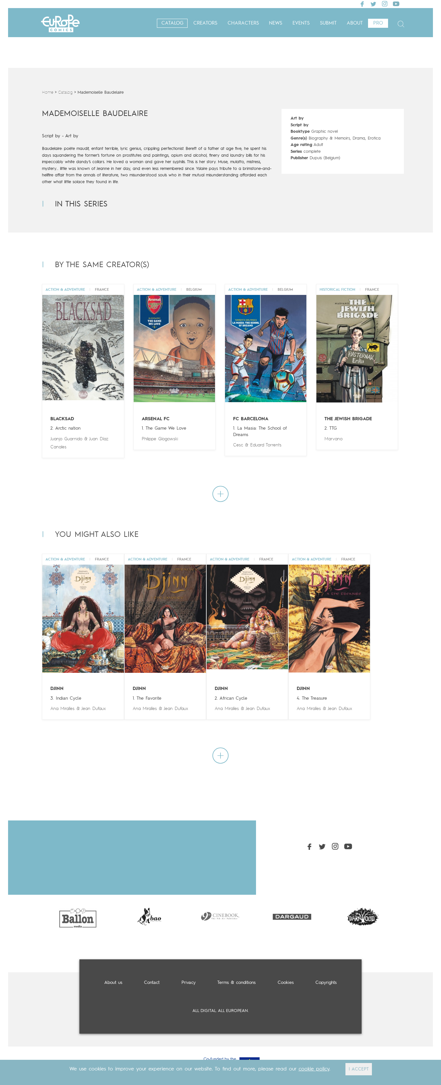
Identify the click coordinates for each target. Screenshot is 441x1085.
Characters (243, 23)
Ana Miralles (62, 708)
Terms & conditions (236, 982)
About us (113, 982)
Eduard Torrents (266, 445)
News (275, 23)
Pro (378, 23)
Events (301, 23)
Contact (151, 982)
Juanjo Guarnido (66, 439)
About (355, 23)
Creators (205, 23)
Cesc (238, 445)
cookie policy (314, 1069)
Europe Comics (60, 23)
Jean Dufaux (93, 708)
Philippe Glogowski (160, 439)
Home (47, 92)
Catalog (172, 23)
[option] (77, 916)
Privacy (188, 982)
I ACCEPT (359, 1069)
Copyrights (326, 982)
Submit (328, 23)
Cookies (286, 982)
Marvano (333, 439)
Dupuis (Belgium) (325, 158)
